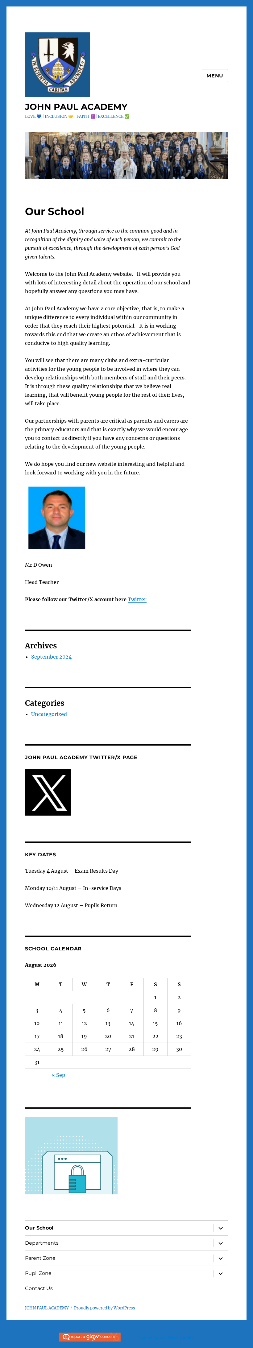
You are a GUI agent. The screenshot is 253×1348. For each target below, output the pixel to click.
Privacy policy (181, 1337)
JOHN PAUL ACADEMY (76, 106)
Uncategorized (49, 714)
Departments (42, 1243)
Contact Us (39, 1288)
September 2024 (51, 657)
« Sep (58, 1075)
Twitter (137, 599)
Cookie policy (152, 1337)
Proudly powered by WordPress (104, 1308)
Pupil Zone (38, 1273)
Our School (39, 1228)
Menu (214, 76)
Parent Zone (40, 1258)
